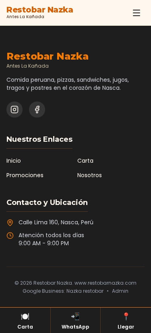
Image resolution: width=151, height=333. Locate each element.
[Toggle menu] (136, 13)
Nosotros (89, 175)
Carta (85, 161)
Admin (120, 291)
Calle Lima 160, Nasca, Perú (56, 222)
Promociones (24, 175)
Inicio (13, 161)
